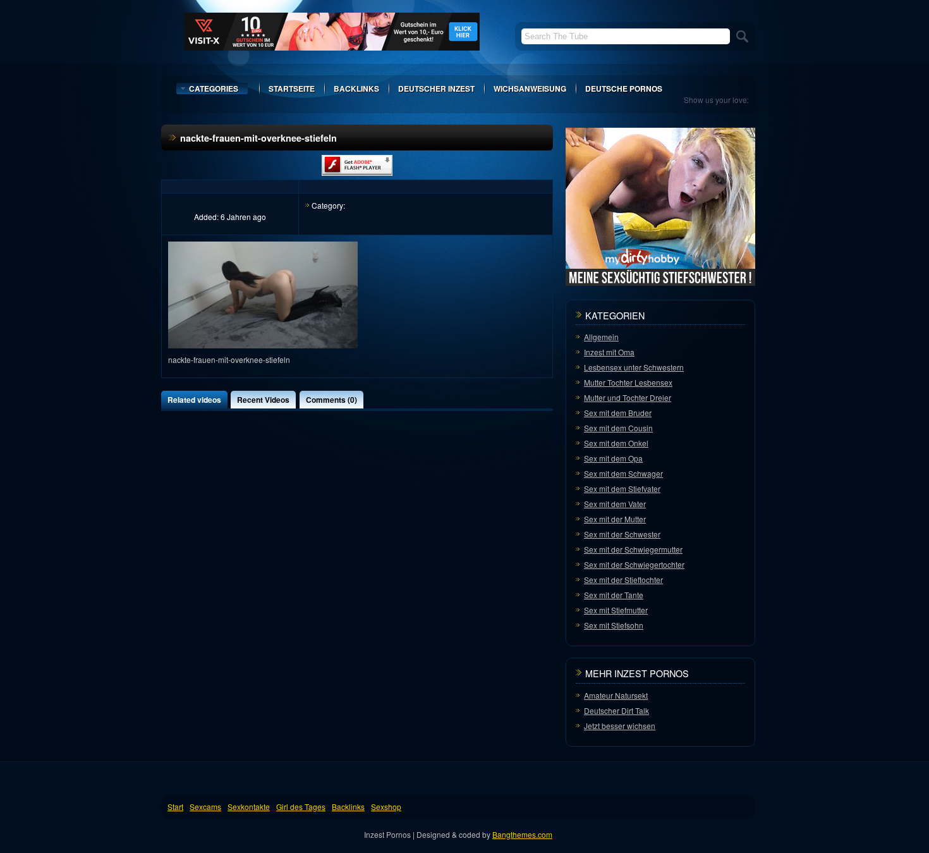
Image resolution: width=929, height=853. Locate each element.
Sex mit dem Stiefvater (622, 488)
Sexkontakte (249, 806)
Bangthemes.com (522, 834)
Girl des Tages (300, 806)
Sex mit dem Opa (613, 458)
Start (175, 806)
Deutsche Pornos (623, 88)
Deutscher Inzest (436, 88)
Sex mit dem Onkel (616, 443)
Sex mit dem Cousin (618, 427)
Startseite (292, 88)
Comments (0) (331, 399)
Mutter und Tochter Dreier (627, 397)
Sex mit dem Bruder (618, 412)
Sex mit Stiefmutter (616, 609)
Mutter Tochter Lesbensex (628, 382)
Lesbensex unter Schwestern (634, 367)
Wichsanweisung (530, 88)
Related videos (194, 399)
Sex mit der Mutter (615, 518)
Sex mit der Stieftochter (623, 579)
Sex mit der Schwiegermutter (633, 549)
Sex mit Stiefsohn (613, 625)
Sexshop (386, 806)
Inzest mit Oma (609, 352)
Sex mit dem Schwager (623, 473)
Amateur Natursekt (616, 695)
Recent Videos (263, 399)
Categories (213, 88)
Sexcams (205, 806)
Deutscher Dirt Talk (616, 710)
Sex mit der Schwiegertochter (634, 564)
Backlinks (356, 88)
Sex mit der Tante (613, 594)
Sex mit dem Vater (615, 503)
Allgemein (601, 336)
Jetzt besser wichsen (619, 725)
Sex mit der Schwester (622, 534)
